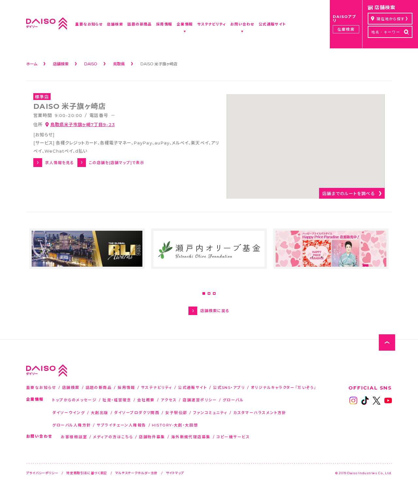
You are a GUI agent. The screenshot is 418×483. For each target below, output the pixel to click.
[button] (203, 293)
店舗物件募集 (152, 437)
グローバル (233, 400)
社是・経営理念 (117, 400)
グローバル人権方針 (71, 425)
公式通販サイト (192, 387)
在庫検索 (345, 29)
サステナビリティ (156, 387)
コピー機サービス (233, 437)
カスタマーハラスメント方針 (259, 412)
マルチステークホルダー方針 (136, 473)
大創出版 (99, 412)
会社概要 (146, 400)
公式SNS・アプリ (229, 387)
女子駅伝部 (176, 412)
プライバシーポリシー (42, 473)
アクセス (169, 400)
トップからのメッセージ (74, 400)
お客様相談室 (74, 437)
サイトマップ (175, 473)
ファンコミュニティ (210, 412)
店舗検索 (71, 387)
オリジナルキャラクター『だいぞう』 (284, 387)
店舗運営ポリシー (200, 400)
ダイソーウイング (68, 412)
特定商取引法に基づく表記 (86, 473)
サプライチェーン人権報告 (121, 425)
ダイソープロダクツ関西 (136, 412)
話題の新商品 (99, 387)
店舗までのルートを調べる (348, 193)
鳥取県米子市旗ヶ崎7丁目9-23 (82, 124)
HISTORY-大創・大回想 (175, 425)
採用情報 (126, 387)
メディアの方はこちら (113, 437)
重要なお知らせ (41, 387)
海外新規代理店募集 (191, 437)
